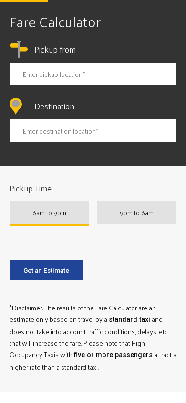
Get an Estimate (46, 270)
